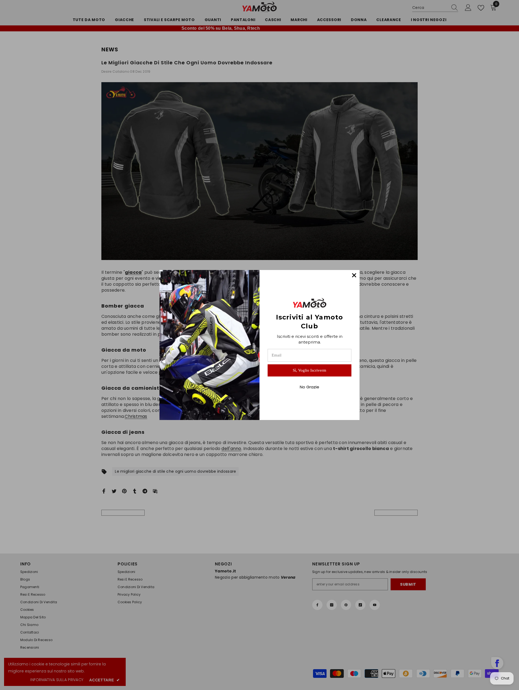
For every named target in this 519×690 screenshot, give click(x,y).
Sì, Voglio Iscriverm (309, 370)
